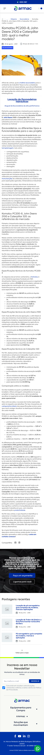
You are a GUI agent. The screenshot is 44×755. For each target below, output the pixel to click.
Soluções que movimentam (20, 723)
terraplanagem (8, 148)
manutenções (7, 179)
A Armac (20, 716)
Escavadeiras (24, 19)
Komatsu (34, 277)
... (7, 19)
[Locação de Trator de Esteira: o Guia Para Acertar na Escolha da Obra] (7, 623)
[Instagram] (28, 736)
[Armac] (23, 8)
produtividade (19, 510)
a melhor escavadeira (27, 83)
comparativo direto (9, 406)
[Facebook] (15, 736)
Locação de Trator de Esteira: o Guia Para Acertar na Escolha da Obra (28, 621)
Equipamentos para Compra (20, 709)
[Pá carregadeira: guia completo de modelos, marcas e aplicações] (7, 637)
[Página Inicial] (3, 19)
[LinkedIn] (24, 736)
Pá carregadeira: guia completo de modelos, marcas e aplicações (29, 636)
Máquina (14, 19)
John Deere (7, 117)
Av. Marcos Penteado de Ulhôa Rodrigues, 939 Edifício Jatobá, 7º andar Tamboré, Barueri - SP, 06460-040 (22, 744)
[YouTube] (19, 736)
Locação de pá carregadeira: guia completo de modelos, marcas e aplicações (28, 607)
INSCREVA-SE (35, 681)
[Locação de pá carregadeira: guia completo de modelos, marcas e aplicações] (7, 609)
